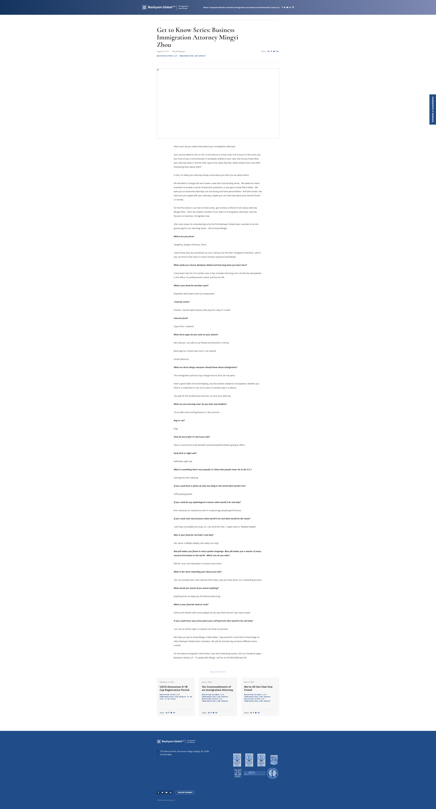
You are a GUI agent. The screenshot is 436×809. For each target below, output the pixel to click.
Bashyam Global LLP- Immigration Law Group (215, 695)
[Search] (293, 7)
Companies (214, 7)
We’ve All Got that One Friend (258, 688)
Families (230, 7)
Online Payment (185, 792)
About (205, 7)
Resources (254, 7)
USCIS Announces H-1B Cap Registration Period (174, 688)
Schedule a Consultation (432, 109)
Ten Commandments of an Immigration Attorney (217, 688)
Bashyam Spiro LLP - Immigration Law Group (181, 56)
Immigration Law (241, 7)
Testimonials (264, 7)
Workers (222, 7)
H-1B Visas (170, 699)
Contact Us (274, 7)
